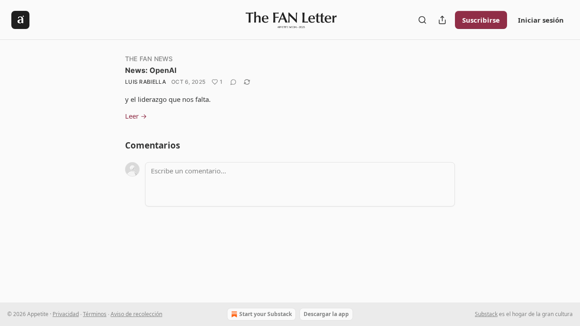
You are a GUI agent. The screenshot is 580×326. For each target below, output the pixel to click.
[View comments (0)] (233, 82)
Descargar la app (326, 314)
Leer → (136, 115)
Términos (94, 314)
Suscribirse (481, 19)
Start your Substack (265, 314)
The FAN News (149, 58)
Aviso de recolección (136, 314)
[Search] (422, 20)
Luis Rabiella (145, 81)
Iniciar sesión (541, 19)
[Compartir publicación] (442, 20)
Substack (486, 314)
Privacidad (66, 314)
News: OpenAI (150, 70)
